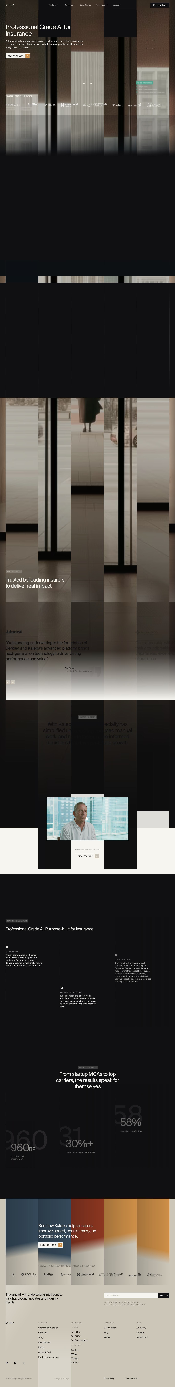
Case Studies (110, 1327)
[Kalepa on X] (23, 1362)
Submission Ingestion (48, 1328)
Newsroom (142, 1337)
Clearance (43, 1332)
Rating (41, 1347)
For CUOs (75, 1332)
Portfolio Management (48, 1357)
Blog (106, 1332)
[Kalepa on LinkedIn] (7, 1362)
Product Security (132, 1379)
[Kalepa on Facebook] (15, 1362)
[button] (8, 682)
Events (107, 1337)
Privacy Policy (109, 1379)
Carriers (75, 1350)
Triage (41, 1337)
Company (141, 1327)
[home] (12, 5)
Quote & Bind (44, 1352)
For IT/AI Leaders (79, 1340)
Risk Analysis (44, 1342)
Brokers (75, 1362)
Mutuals (74, 1358)
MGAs (74, 1354)
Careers (140, 1332)
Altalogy (66, 1378)
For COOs (75, 1336)
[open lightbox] (87, 818)
